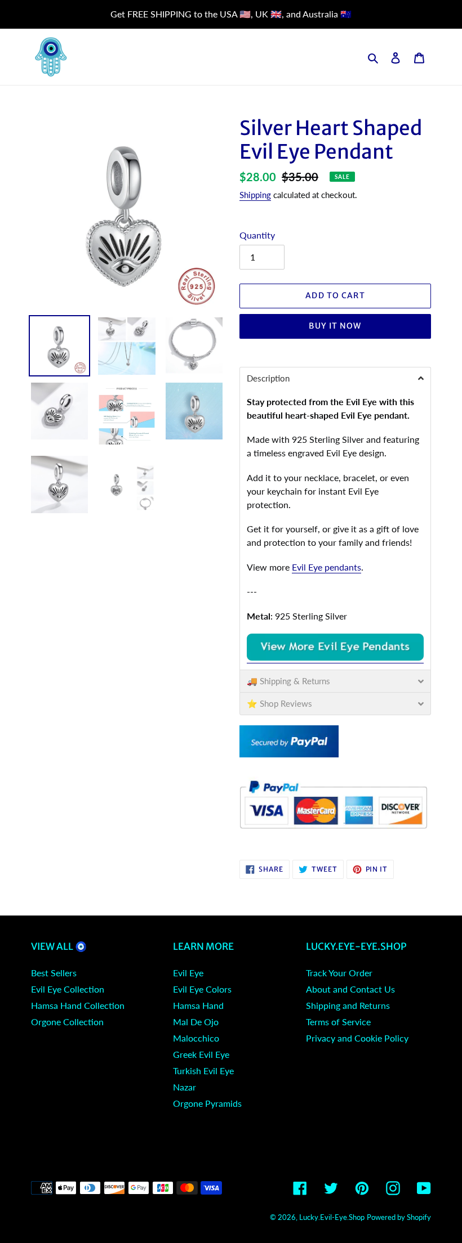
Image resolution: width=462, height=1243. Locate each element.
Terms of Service (338, 1021)
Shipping (255, 195)
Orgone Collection (67, 1021)
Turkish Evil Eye (203, 1070)
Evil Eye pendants (326, 567)
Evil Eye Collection (67, 989)
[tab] (335, 378)
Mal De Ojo (196, 1021)
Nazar (184, 1087)
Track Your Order (339, 972)
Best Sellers (54, 972)
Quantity (257, 235)
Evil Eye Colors (202, 989)
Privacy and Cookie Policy (357, 1038)
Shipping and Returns (348, 1005)
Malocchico (196, 1038)
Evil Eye (188, 972)
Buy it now (335, 326)
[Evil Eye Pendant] (335, 657)
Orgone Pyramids (207, 1103)
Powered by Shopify (399, 1217)
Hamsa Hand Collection (78, 1005)
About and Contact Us (350, 989)
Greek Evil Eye (201, 1054)
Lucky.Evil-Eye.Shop (332, 1217)
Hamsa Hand (198, 1005)
